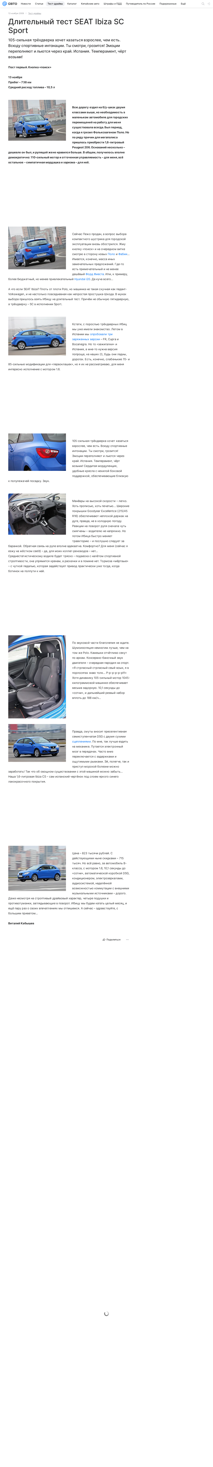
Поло (111, 254)
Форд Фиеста (95, 274)
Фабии (122, 254)
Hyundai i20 (82, 279)
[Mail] (4, 4)
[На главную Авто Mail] (12, 4)
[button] (37, 120)
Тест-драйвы (34, 13)
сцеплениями (81, 741)
